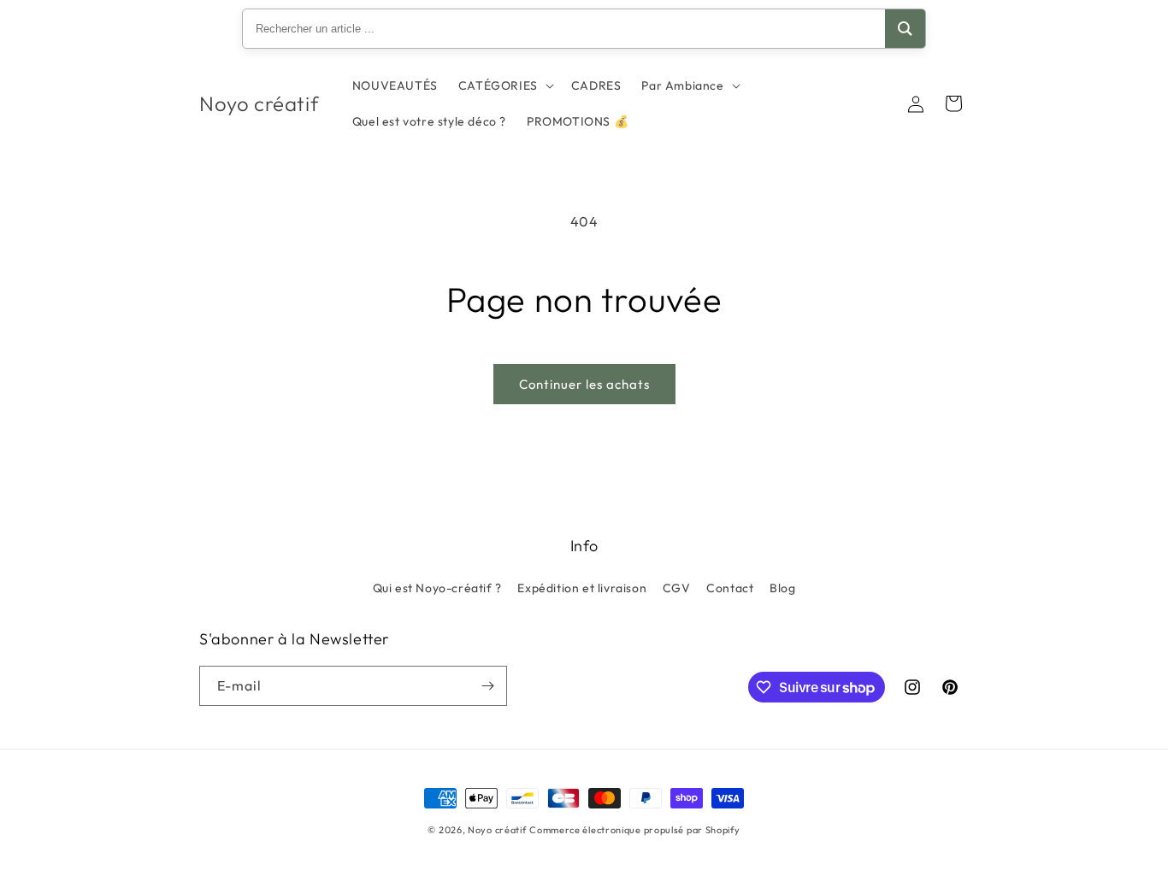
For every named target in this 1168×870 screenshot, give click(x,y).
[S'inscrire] (487, 686)
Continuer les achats (584, 384)
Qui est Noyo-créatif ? (437, 588)
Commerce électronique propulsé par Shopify (634, 830)
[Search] (905, 28)
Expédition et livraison (581, 588)
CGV (677, 588)
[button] (504, 85)
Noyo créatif (497, 830)
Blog (782, 588)
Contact (729, 588)
